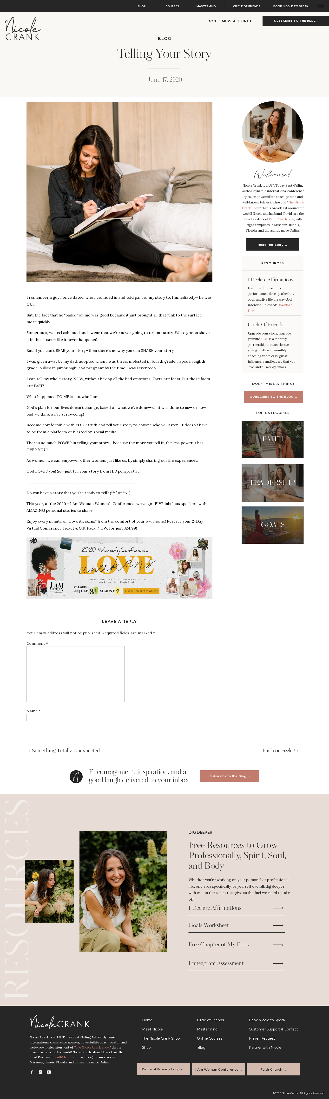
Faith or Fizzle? (279, 751)
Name (33, 710)
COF (265, 339)
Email (32, 728)
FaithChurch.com (281, 219)
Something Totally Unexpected (66, 751)
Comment (37, 643)
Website (33, 744)
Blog (164, 38)
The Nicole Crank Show (92, 1047)
